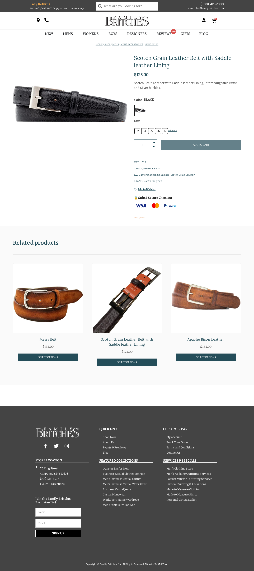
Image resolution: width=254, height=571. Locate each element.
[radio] (140, 110)
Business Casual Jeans (117, 489)
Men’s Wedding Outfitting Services (189, 473)
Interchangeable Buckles (155, 174)
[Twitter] (56, 446)
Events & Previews (114, 447)
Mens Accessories (132, 44)
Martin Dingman (152, 181)
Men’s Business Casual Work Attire (125, 484)
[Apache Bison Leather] (206, 298)
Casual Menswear (114, 494)
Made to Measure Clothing (183, 489)
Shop (107, 44)
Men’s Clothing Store (180, 468)
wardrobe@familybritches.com (206, 8)
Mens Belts (151, 44)
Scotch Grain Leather (183, 174)
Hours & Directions (52, 484)
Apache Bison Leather (205, 339)
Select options (48, 357)
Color (138, 100)
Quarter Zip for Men (116, 468)
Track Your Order (177, 442)
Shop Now (109, 437)
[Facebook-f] (45, 446)
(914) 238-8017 (49, 478)
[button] (154, 147)
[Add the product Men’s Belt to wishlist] (80, 269)
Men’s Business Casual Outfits (122, 479)
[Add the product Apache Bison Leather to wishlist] (238, 269)
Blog (106, 452)
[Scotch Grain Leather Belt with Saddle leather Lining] (127, 298)
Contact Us (174, 452)
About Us (109, 442)
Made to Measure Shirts (182, 494)
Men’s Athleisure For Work (119, 505)
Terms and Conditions (181, 447)
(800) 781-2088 (212, 4)
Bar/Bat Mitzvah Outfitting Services (189, 479)
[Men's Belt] (48, 298)
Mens (115, 44)
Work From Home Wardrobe (121, 499)
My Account (174, 437)
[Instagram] (67, 446)
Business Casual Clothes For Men (124, 473)
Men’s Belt (48, 339)
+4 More (172, 130)
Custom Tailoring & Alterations (186, 484)
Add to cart (201, 144)
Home (99, 44)
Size (137, 121)
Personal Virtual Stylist (181, 499)
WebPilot (163, 564)
